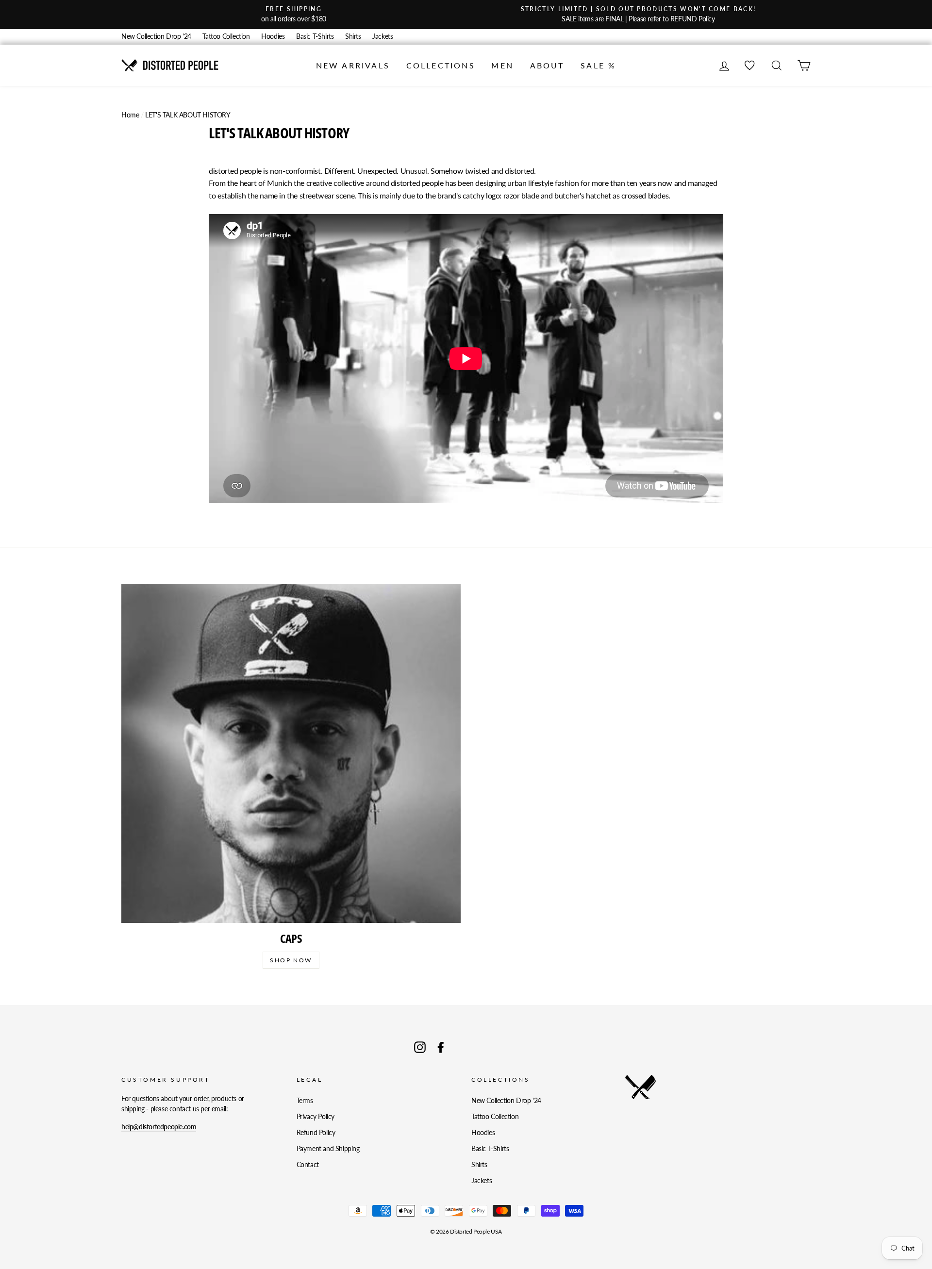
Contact (308, 1165)
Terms (305, 1100)
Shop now (291, 960)
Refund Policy (316, 1133)
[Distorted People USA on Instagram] (420, 1047)
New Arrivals (353, 65)
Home (130, 115)
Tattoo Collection (226, 36)
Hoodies (272, 36)
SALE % (598, 65)
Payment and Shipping (328, 1149)
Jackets (382, 36)
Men (502, 65)
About (547, 65)
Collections (440, 65)
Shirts (353, 36)
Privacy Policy (315, 1117)
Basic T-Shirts (314, 36)
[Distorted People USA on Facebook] (441, 1047)
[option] (293, 14)
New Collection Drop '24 (156, 36)
